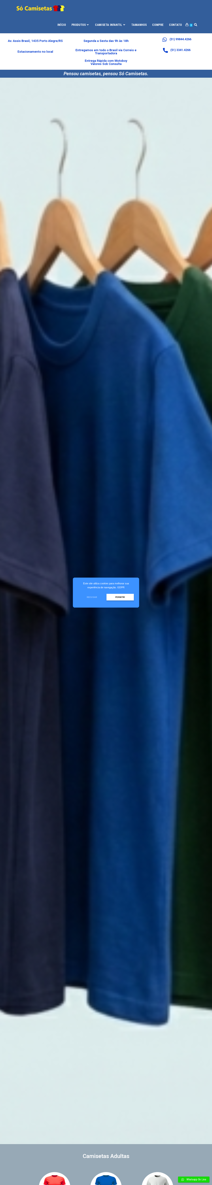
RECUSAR (92, 597)
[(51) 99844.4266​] (164, 39)
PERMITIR (120, 597)
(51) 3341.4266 (180, 50)
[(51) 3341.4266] (165, 50)
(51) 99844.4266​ (180, 39)
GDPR (121, 587)
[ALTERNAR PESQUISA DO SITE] (195, 25)
